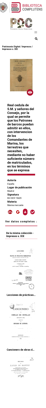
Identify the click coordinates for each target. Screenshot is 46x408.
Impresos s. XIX (10, 49)
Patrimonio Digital (11, 46)
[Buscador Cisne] (10, 212)
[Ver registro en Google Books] (18, 212)
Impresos (26, 46)
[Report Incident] (32, 212)
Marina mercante (15, 205)
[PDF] (25, 212)
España (10, 184)
